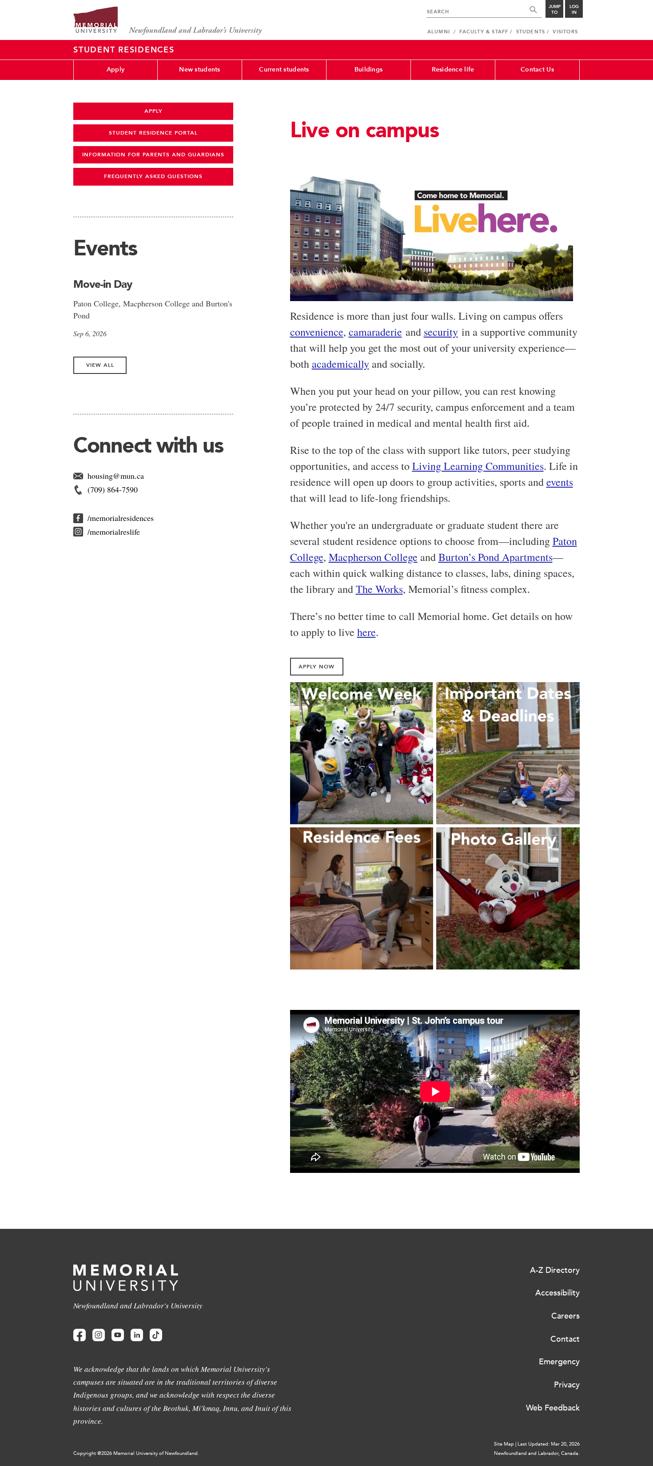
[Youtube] (117, 1335)
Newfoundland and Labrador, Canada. (537, 1453)
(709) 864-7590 (113, 489)
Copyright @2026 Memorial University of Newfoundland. (136, 1453)
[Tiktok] (156, 1335)
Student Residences (124, 50)
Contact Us (537, 69)
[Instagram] (98, 1335)
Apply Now (316, 666)
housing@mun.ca (116, 475)
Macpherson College (373, 557)
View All (100, 365)
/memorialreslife (114, 531)
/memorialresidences (121, 518)
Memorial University (167, 21)
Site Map (504, 1444)
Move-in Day (102, 284)
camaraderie (375, 332)
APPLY (153, 111)
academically (340, 364)
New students (199, 69)
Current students (284, 69)
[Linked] (137, 1335)
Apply (115, 69)
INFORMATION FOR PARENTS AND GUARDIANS (153, 154)
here (366, 632)
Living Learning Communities (478, 466)
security (441, 332)
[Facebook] (79, 1335)
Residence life (453, 69)
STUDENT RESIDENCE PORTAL (153, 133)
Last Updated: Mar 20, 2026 (549, 1444)
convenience (316, 332)
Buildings (368, 69)
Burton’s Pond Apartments (495, 557)
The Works (379, 589)
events (559, 482)
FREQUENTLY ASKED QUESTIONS (153, 176)
